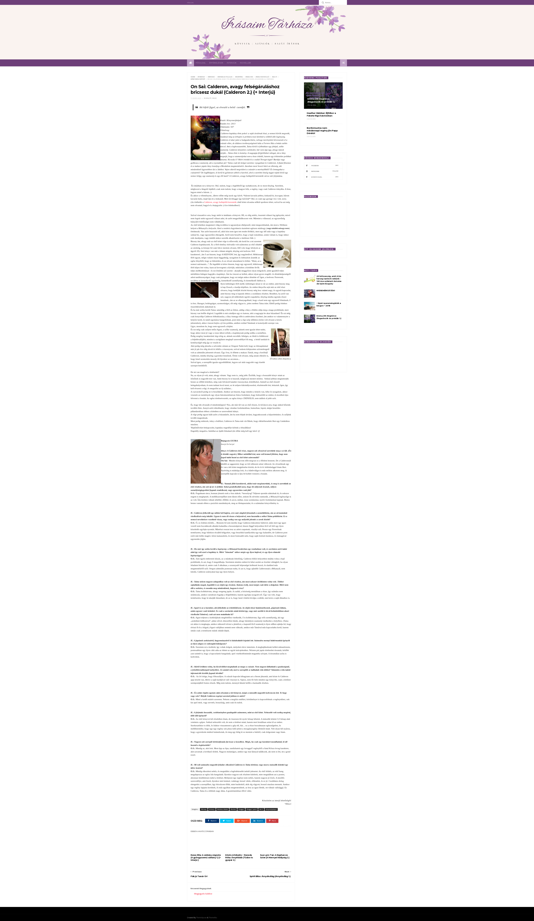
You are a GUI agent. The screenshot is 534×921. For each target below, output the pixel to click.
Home (193, 77)
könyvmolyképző (198, 79)
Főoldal (190, 3)
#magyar (249, 77)
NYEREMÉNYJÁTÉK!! (326, 290)
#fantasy (201, 77)
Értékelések (216, 63)
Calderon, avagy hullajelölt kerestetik (220, 202)
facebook (324, 165)
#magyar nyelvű (262, 77)
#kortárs (239, 77)
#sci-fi (274, 77)
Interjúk (232, 63)
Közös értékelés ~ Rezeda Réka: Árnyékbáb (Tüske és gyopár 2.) (239, 857)
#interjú (211, 77)
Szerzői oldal (324, 177)
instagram (324, 171)
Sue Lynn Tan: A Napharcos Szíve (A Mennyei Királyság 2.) (274, 856)
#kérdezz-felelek (224, 77)
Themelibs (213, 917)
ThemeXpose (201, 917)
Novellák (245, 63)
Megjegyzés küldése (203, 893)
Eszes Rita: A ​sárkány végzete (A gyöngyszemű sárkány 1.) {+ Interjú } (206, 857)
